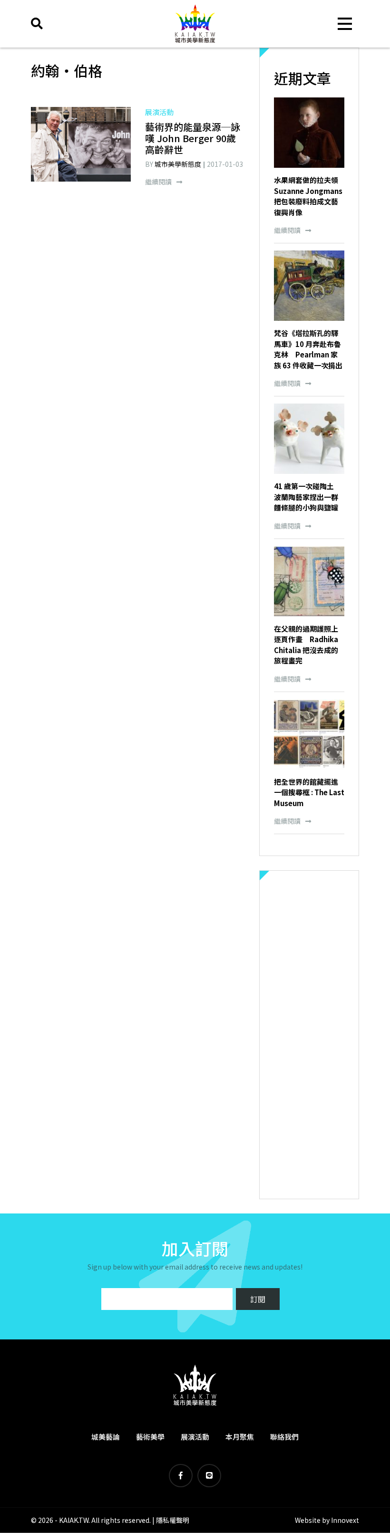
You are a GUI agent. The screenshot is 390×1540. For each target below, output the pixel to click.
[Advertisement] (309, 1034)
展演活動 (195, 1437)
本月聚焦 (239, 1437)
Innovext (345, 1520)
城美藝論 (105, 1437)
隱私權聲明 (172, 1520)
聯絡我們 (284, 1437)
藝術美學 (150, 1437)
